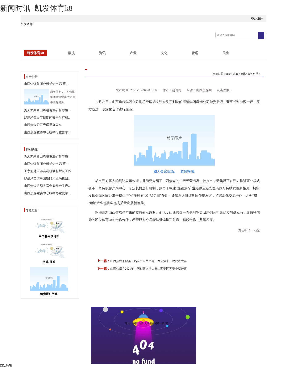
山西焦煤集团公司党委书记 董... (46, 83)
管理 (195, 53)
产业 (133, 53)
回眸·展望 (49, 262)
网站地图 (6, 365)
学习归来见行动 (49, 236)
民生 (225, 53)
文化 (164, 53)
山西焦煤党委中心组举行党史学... (47, 132)
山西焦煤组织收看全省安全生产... (47, 185)
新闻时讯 (253, 73)
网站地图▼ (257, 18)
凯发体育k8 (28, 24)
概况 (71, 53)
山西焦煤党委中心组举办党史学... (47, 193)
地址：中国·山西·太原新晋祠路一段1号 (146, 323)
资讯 (102, 53)
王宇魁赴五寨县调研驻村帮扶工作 (47, 171)
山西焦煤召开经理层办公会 (43, 125)
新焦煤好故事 (49, 294)
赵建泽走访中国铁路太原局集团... (47, 178)
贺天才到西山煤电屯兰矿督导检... (47, 110)
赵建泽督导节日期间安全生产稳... (47, 117)
